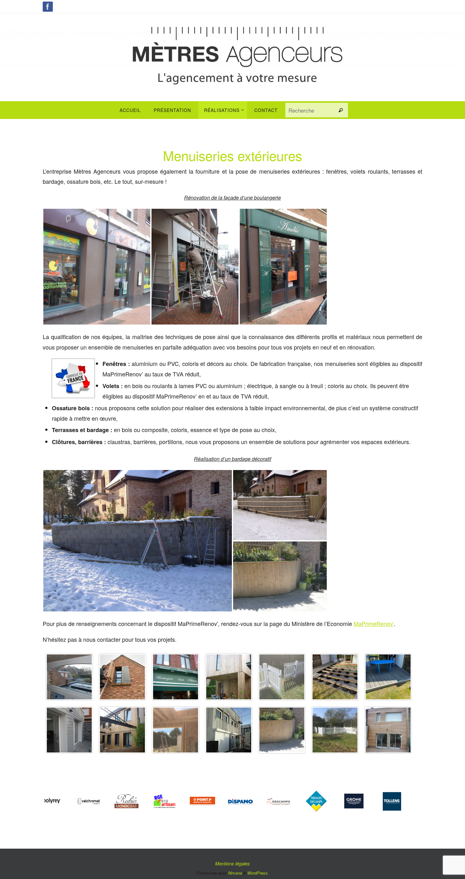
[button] (97, 266)
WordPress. (258, 873)
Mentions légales (232, 863)
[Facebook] (48, 7)
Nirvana (235, 873)
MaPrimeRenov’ (374, 623)
